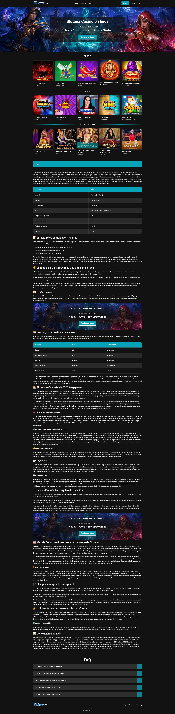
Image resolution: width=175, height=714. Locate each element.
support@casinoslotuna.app (132, 705)
